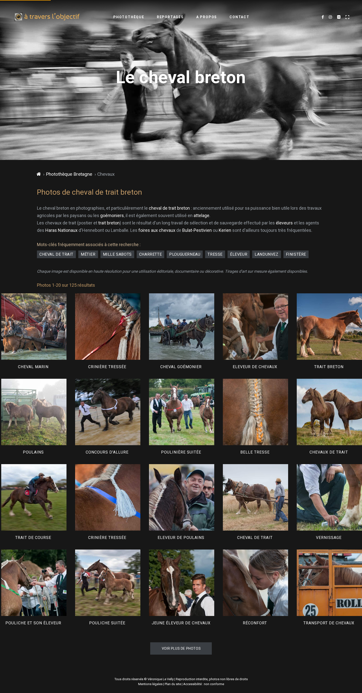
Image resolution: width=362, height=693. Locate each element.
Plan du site (173, 684)
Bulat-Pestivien (197, 230)
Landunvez (266, 254)
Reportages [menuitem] (170, 17)
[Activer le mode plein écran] (347, 17)
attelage (201, 215)
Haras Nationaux (61, 230)
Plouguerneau (184, 254)
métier (88, 254)
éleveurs (284, 222)
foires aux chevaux (156, 230)
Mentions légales (150, 684)
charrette (150, 254)
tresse (215, 254)
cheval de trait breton (169, 208)
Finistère (296, 254)
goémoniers (112, 215)
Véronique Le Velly (161, 679)
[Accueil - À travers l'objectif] (47, 17)
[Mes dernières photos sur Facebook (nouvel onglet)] (323, 17)
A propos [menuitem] (206, 17)
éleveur (238, 254)
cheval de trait (56, 254)
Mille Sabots (117, 254)
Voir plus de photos (181, 648)
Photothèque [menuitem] (128, 17)
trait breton (109, 222)
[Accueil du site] (39, 174)
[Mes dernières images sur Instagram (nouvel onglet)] (330, 17)
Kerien (225, 230)
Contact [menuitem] (239, 17)
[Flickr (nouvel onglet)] (339, 17)
